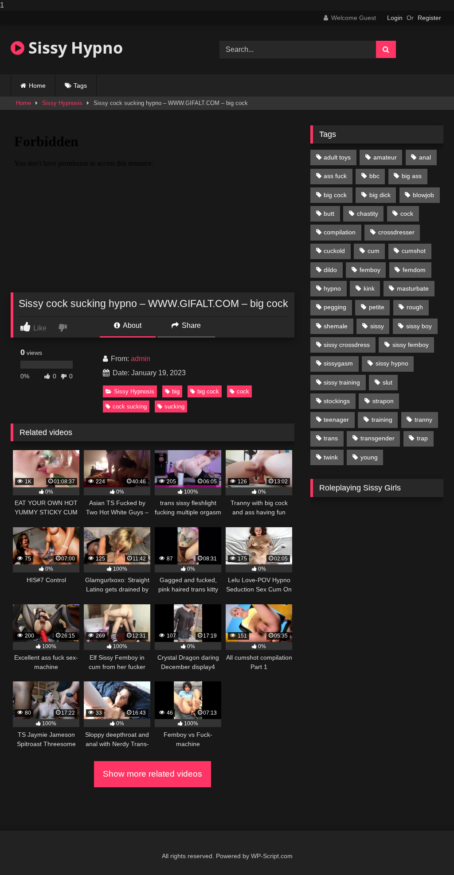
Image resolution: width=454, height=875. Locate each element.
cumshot (414, 250)
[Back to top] (426, 850)
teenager (336, 419)
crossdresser (396, 232)
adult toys (337, 157)
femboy (370, 269)
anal (425, 157)
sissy (377, 326)
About (131, 325)
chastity (367, 213)
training (382, 419)
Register (429, 17)
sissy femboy (410, 344)
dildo (330, 269)
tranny (423, 419)
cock (243, 391)
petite (376, 307)
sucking (174, 406)
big (176, 391)
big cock (208, 391)
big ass (412, 175)
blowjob (423, 194)
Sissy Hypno (73, 47)
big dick (380, 194)
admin (140, 358)
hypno (332, 288)
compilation (340, 232)
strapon (383, 400)
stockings (337, 400)
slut (387, 382)
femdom (414, 269)
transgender (377, 438)
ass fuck (335, 175)
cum (374, 250)
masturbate (413, 288)
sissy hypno (392, 363)
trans (331, 438)
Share (190, 325)
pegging (335, 307)
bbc (374, 175)
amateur (385, 157)
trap (422, 438)
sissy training (342, 382)
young (369, 457)
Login (395, 17)
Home (37, 85)
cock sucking (130, 406)
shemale (336, 326)
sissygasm (338, 363)
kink (369, 288)
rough (415, 307)
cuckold (334, 250)
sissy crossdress (347, 344)
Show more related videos (152, 773)
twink (331, 457)
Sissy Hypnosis (62, 103)
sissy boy (419, 326)
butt (329, 213)
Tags (80, 85)
